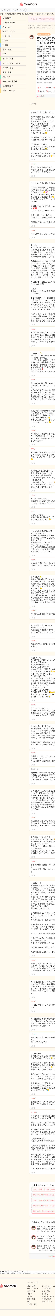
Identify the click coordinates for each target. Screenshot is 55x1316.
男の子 (42, 91)
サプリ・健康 (8, 59)
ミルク (42, 88)
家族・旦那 (7, 72)
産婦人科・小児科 (10, 81)
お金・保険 (7, 36)
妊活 (4, 54)
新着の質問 (7, 18)
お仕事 (5, 45)
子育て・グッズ (9, 31)
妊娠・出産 (7, 27)
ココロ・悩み (8, 68)
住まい (5, 41)
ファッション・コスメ (11, 63)
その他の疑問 (8, 86)
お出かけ (6, 77)
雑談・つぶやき (9, 90)
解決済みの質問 (9, 22)
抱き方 (50, 91)
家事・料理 (7, 50)
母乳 (50, 88)
